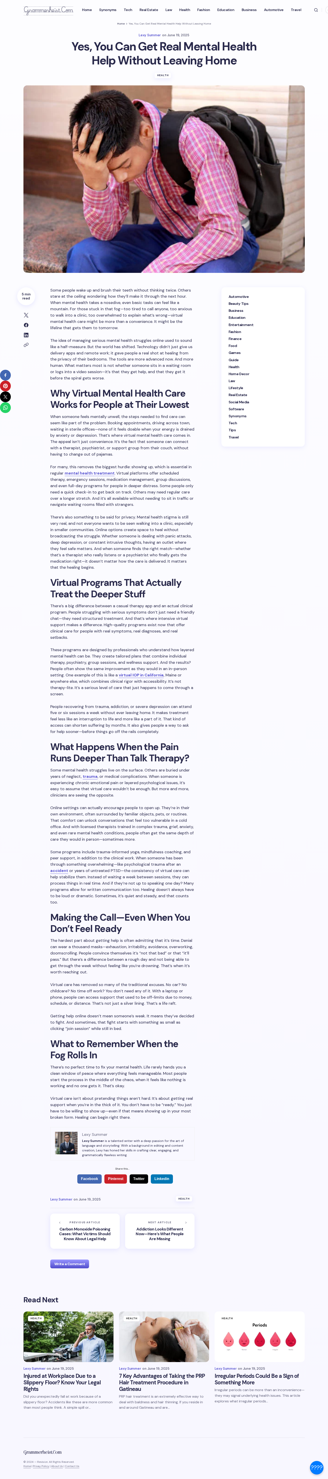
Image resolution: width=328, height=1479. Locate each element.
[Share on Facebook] (26, 325)
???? (317, 1467)
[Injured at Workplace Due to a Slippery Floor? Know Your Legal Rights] (68, 1336)
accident (59, 870)
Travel (234, 437)
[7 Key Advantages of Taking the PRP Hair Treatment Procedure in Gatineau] (164, 1336)
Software (236, 409)
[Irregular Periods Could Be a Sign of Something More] (260, 1336)
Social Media (239, 402)
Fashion (235, 332)
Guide (234, 360)
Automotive (239, 296)
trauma (90, 776)
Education (237, 317)
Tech (233, 423)
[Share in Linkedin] (26, 335)
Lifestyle (236, 388)
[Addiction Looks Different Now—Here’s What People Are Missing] (160, 1231)
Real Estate (238, 395)
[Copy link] (26, 345)
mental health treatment (90, 473)
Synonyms (238, 416)
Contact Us (72, 1466)
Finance (235, 339)
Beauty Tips (239, 303)
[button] (316, 10)
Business (236, 310)
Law (232, 381)
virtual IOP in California (141, 675)
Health (163, 75)
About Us (57, 1466)
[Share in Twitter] (26, 315)
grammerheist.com (48, 10)
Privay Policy (41, 1466)
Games (235, 353)
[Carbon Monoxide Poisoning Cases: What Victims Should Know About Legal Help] (85, 1231)
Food (233, 346)
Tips (232, 430)
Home (121, 23)
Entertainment (241, 324)
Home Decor (239, 374)
